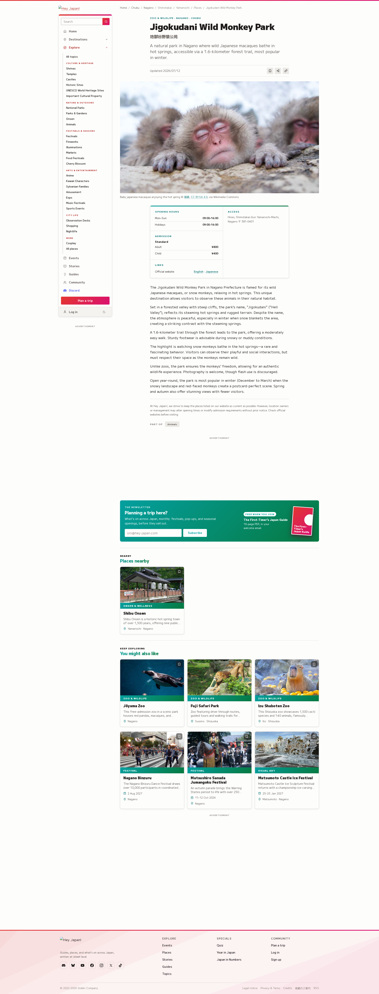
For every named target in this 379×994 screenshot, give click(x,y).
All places (72, 248)
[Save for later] (270, 71)
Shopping (72, 226)
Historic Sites (74, 85)
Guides (74, 274)
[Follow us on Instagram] (101, 965)
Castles (71, 79)
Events (74, 258)
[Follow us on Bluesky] (73, 965)
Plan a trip (85, 301)
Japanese (212, 271)
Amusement (73, 192)
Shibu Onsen (134, 613)
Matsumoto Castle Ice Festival (285, 777)
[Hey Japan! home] (85, 8)
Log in (73, 312)
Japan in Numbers (229, 959)
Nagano (148, 7)
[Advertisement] (85, 388)
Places (166, 952)
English (198, 271)
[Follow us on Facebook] (92, 965)
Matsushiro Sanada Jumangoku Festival (208, 780)
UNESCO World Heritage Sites (85, 90)
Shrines (71, 68)
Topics (167, 974)
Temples (71, 74)
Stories (74, 266)
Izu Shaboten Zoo (274, 705)
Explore (74, 47)
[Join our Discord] (63, 965)
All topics (72, 56)
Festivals (71, 136)
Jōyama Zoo (134, 705)
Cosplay (71, 243)
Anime (70, 175)
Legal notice (249, 988)
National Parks (75, 108)
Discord (74, 290)
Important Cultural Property (84, 96)
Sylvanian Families (77, 186)
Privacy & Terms (270, 988)
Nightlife (71, 231)
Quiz (220, 945)
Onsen (70, 119)
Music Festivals (75, 203)
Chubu (135, 7)
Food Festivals (75, 158)
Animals (71, 124)
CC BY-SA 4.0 (199, 197)
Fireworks (72, 141)
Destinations (78, 39)
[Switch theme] (104, 312)
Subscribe (195, 533)
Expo (69, 197)
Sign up (276, 959)
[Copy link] (286, 71)
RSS (316, 988)
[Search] (106, 21)
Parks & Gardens (76, 113)
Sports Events (75, 208)
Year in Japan (226, 952)
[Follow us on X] (110, 965)
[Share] (278, 71)
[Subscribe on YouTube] (82, 965)
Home (73, 31)
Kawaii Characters (77, 181)
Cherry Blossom (76, 163)
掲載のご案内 (303, 988)
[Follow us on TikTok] (120, 965)
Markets (71, 152)
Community (77, 282)
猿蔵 (186, 197)
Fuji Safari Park (205, 705)
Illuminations (74, 147)
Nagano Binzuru (137, 777)
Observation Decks (78, 220)
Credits (287, 988)
